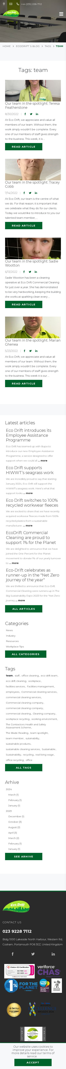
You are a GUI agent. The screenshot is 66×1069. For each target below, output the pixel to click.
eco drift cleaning (16, 681)
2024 (9, 789)
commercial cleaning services (23, 697)
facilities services (15, 686)
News (9, 630)
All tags (23, 767)
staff (17, 675)
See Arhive (23, 856)
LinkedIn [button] (37, 114)
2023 (9, 810)
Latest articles (20, 422)
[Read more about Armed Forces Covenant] (56, 985)
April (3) (12, 832)
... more (42, 460)
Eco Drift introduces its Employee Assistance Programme (28, 435)
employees (12, 691)
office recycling (15, 760)
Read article (24, 146)
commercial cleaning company (24, 708)
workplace (34, 681)
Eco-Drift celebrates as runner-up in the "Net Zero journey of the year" (32, 575)
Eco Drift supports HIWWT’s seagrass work (29, 470)
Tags (10, 668)
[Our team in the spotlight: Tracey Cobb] (33, 169)
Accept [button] (33, 1062)
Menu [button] (61, 14)
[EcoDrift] (11, 13)
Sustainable (48, 749)
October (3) (15, 821)
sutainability (32, 738)
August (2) (14, 827)
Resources (12, 641)
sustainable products (18, 743)
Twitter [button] (31, 114)
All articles (23, 608)
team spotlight (39, 732)
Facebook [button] (25, 114)
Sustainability (13, 754)
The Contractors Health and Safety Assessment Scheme (26, 726)
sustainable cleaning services (23, 749)
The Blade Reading (17, 732)
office (29, 760)
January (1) (14, 805)
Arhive (12, 782)
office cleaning (30, 675)
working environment (44, 719)
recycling (28, 754)
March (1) (13, 794)
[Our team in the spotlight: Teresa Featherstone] (33, 90)
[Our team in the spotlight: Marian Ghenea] (33, 327)
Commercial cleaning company (24, 702)
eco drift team (49, 675)
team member (15, 738)
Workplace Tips (15, 646)
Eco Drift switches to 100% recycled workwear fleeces (32, 503)
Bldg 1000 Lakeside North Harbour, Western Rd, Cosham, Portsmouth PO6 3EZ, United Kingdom (33, 942)
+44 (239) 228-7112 (31, 4)
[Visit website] (49, 971)
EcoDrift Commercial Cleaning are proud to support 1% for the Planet (31, 537)
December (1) (16, 816)
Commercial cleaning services (39, 691)
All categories (26, 654)
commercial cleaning (18, 713)
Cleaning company (44, 713)
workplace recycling (17, 719)
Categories (16, 623)
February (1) (15, 800)
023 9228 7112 (17, 931)
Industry (10, 635)
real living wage (45, 754)
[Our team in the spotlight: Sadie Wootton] (33, 248)
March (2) (13, 838)
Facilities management (40, 686)
